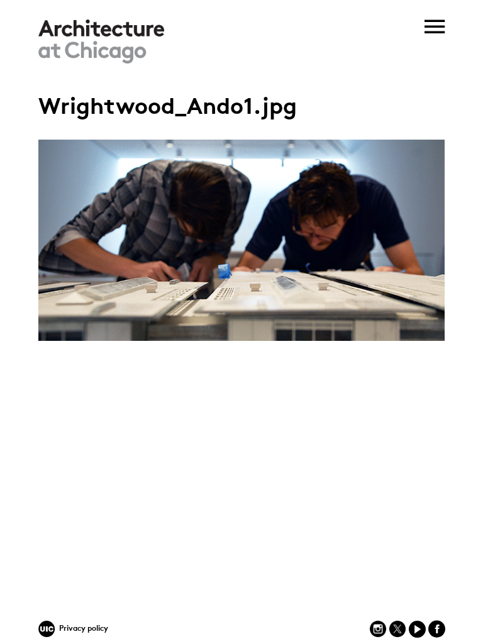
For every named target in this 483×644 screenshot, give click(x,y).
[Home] (101, 61)
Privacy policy (83, 629)
